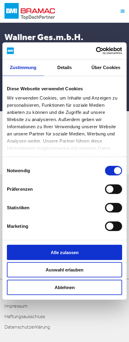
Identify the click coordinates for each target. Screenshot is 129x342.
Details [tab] (64, 67)
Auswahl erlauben (64, 269)
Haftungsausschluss (24, 316)
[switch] (113, 189)
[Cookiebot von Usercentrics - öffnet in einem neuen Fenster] (96, 51)
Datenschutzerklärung (27, 327)
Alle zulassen (65, 252)
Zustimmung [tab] (23, 67)
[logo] (29, 11)
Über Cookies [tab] (106, 67)
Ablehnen (65, 287)
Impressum (16, 306)
